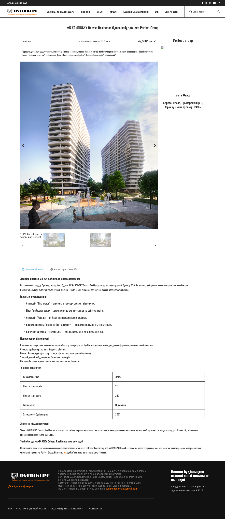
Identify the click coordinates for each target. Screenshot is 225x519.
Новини (85, 11)
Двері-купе (171, 11)
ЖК (157, 11)
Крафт (113, 11)
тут (64, 452)
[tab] (33, 269)
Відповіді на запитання (67, 508)
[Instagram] (210, 3)
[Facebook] (202, 3)
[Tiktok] (218, 3)
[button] (23, 145)
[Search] (218, 11)
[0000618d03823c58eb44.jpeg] (89, 145)
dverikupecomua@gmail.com (122, 488)
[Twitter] (206, 3)
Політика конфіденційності (27, 508)
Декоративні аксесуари (60, 11)
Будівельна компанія (136, 11)
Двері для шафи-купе (20, 486)
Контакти (95, 508)
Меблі (100, 11)
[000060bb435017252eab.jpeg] (183, 68)
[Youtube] (214, 3)
